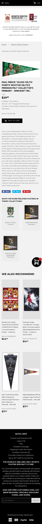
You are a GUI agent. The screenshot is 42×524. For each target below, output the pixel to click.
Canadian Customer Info (21, 452)
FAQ (21, 444)
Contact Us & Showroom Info (21, 438)
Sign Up (36, 500)
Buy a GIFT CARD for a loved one (21, 458)
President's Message (21, 447)
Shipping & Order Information (21, 449)
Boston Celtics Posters (19, 44)
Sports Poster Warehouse (23, 515)
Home (4, 44)
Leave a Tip (21, 441)
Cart (38, 3)
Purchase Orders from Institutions (21, 455)
